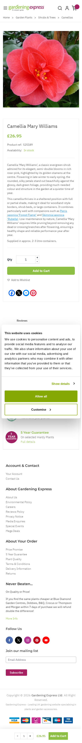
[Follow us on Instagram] (27, 640)
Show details (61, 383)
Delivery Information (18, 569)
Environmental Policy (19, 502)
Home (6, 17)
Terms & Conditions (18, 564)
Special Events (15, 526)
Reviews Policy (15, 511)
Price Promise (14, 549)
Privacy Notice (14, 516)
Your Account (14, 474)
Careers (11, 507)
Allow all (41, 396)
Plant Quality (13, 559)
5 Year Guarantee (16, 554)
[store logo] (26, 8)
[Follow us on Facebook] (9, 640)
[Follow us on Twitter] (18, 640)
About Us (11, 497)
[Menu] (5, 8)
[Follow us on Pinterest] (36, 640)
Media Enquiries (15, 521)
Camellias (67, 17)
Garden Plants (24, 17)
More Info (12, 618)
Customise (38, 409)
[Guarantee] (12, 437)
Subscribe (16, 672)
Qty (9, 259)
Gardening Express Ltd (46, 695)
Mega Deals (13, 531)
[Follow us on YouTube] (46, 640)
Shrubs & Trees (47, 17)
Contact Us (12, 478)
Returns (11, 573)
